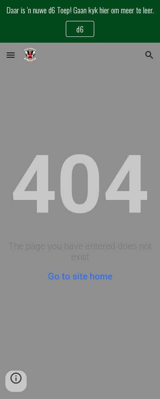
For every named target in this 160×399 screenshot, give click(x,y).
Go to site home (80, 276)
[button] (10, 55)
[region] (80, 21)
